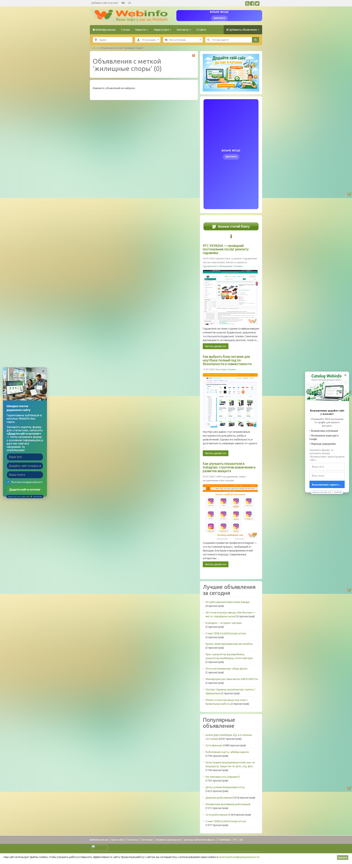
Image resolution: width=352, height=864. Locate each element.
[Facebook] (252, 4)
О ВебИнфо (224, 840)
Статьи (125, 29)
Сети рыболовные (217, 814)
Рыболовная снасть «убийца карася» (227, 752)
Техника (238, 266)
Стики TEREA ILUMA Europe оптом (226, 633)
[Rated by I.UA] (100, 847)
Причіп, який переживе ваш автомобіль (229, 643)
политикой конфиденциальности (239, 857)
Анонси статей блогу (233, 226)
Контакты (183, 29)
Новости (140, 29)
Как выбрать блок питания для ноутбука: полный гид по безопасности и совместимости (227, 360)
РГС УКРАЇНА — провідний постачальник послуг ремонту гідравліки (226, 249)
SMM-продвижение (227, 476)
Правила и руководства (168, 840)
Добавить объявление (243, 29)
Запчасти (231, 262)
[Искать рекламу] (255, 40)
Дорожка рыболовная (219, 797)
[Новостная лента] (247, 4)
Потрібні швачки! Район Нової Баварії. (228, 602)
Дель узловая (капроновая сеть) (225, 787)
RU (123, 3)
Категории (147, 840)
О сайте (201, 29)
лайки (242, 476)
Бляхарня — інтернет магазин (224, 623)
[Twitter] (257, 4)
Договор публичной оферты (199, 840)
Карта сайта (117, 840)
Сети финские (214, 745)
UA (129, 3)
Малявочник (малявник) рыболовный (228, 804)
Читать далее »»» (215, 346)
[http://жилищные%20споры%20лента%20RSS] (193, 55)
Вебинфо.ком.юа (105, 29)
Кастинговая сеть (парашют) (223, 776)
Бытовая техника (226, 369)
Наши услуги (161, 29)
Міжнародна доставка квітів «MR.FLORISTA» (232, 679)
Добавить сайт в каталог (104, 3)
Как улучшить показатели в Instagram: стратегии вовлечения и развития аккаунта (229, 467)
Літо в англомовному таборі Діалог (227, 668)
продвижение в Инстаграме (218, 480)
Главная (95, 48)
